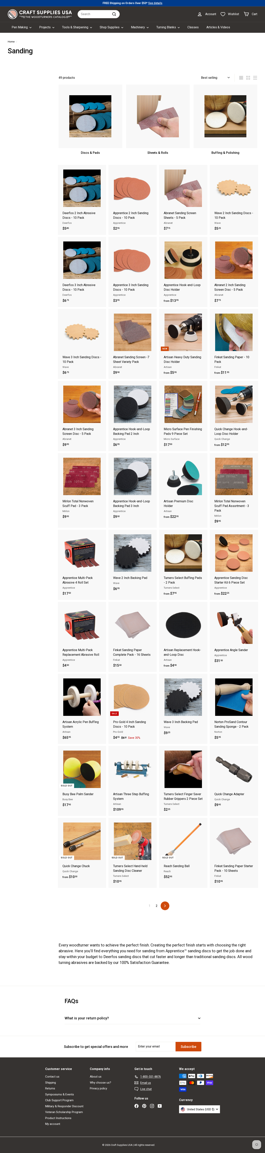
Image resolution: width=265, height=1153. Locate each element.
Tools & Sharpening (75, 27)
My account (52, 1124)
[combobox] (99, 14)
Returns (50, 1088)
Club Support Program (59, 1100)
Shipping (50, 1082)
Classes (193, 27)
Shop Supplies (110, 27)
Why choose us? (100, 1082)
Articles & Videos (218, 27)
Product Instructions (58, 1118)
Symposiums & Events (59, 1094)
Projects (45, 27)
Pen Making (20, 27)
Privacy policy (98, 1088)
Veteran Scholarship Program (64, 1112)
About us (95, 1076)
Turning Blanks (166, 27)
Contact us (52, 1076)
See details (155, 3)
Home (11, 41)
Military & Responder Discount (64, 1106)
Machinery (138, 27)
